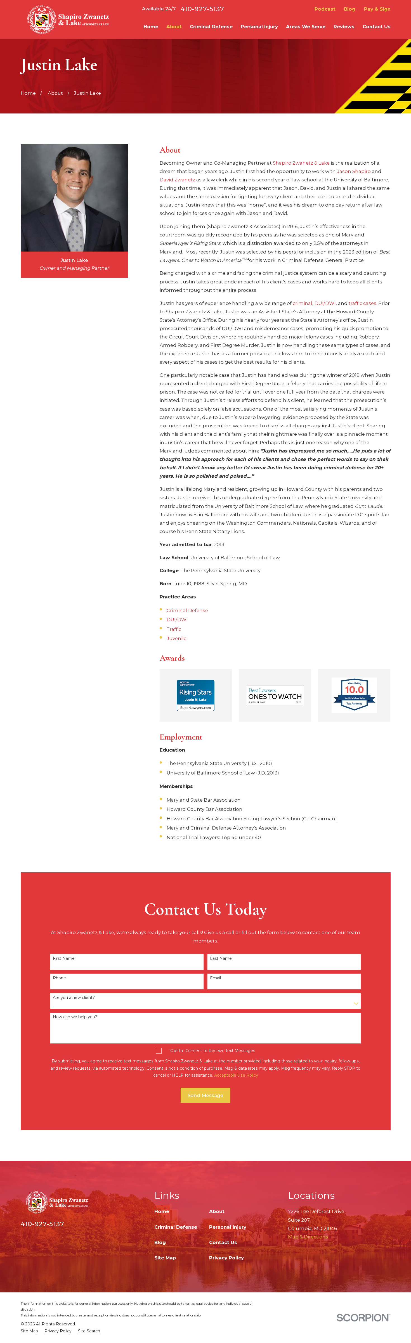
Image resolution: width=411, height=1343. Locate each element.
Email (215, 978)
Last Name (221, 958)
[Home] (67, 19)
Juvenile (176, 638)
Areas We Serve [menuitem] (305, 26)
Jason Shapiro (354, 171)
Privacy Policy (226, 1258)
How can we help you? (75, 1017)
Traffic (174, 629)
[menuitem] (29, 1331)
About (217, 1211)
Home (161, 1211)
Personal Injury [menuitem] (259, 26)
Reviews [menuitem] (344, 26)
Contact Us (223, 1242)
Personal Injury (227, 1227)
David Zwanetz (177, 180)
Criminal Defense (187, 610)
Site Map (165, 1258)
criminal (302, 303)
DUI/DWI (325, 303)
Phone (59, 978)
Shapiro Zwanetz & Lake (301, 163)
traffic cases (362, 303)
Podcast (325, 9)
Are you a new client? (74, 997)
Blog (349, 9)
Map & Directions (308, 1237)
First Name (64, 958)
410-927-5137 (202, 9)
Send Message (205, 1095)
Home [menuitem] (150, 26)
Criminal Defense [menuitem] (211, 26)
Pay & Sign (377, 9)
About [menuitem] (174, 26)
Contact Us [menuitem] (377, 26)
